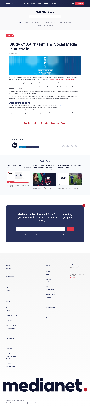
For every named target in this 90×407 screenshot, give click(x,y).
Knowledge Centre (50, 289)
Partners (47, 274)
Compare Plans (9, 290)
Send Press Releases (10, 351)
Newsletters (48, 297)
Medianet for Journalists (11, 325)
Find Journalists (9, 348)
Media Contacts (9, 268)
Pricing (39, 3)
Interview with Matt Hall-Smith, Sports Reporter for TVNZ (69, 166)
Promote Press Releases (11, 356)
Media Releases (9, 271)
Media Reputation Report (11, 312)
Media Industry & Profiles (31, 22)
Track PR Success (9, 358)
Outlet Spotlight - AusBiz (14, 165)
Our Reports (8, 307)
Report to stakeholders (10, 341)
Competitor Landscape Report (12, 315)
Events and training (49, 304)
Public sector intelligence (11, 366)
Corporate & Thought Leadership (45, 25)
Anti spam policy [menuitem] (33, 403)
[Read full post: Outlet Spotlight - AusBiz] (19, 176)
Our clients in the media (50, 307)
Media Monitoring (9, 273)
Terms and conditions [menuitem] (21, 403)
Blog (47, 312)
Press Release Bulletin (10, 328)
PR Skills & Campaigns (49, 22)
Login (72, 3)
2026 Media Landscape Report (52, 292)
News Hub (45, 3)
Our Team (48, 271)
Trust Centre (48, 281)
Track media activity (10, 338)
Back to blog (10, 35)
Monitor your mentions (10, 335)
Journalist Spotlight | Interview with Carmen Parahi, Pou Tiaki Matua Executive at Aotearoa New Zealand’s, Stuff (44, 166)
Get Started (80, 3)
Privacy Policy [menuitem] (9, 403)
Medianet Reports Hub (50, 294)
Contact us (48, 276)
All (20, 22)
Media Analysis (9, 278)
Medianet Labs (49, 309)
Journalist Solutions (10, 323)
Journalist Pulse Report (10, 310)
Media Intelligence (65, 22)
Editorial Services (9, 353)
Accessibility (48, 279)
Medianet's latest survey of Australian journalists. (62, 79)
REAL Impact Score (10, 276)
